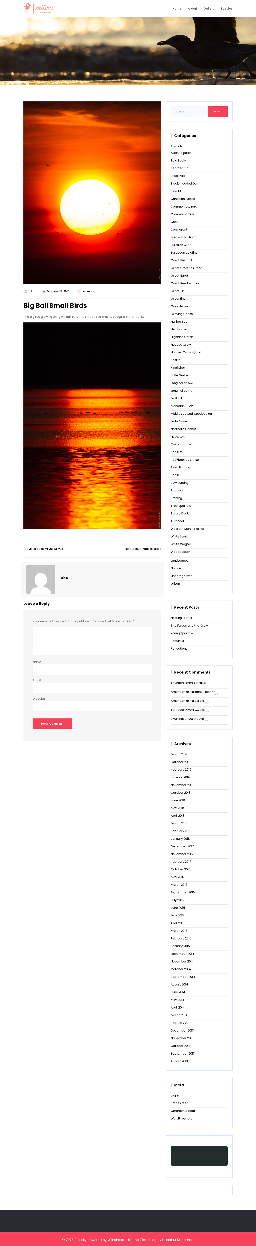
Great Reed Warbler (186, 283)
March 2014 (179, 1015)
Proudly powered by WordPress (100, 1240)
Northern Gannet (183, 429)
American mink (182, 692)
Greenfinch (179, 298)
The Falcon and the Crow (189, 625)
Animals (88, 291)
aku (31, 291)
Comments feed (183, 1111)
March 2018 (179, 823)
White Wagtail (181, 544)
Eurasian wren (181, 245)
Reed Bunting (180, 467)
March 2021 (179, 754)
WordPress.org (181, 1118)
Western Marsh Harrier (187, 529)
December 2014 (182, 954)
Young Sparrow (182, 633)
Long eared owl (182, 383)
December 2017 (182, 846)
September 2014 (183, 977)
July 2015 (177, 900)
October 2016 (181, 869)
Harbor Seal (179, 321)
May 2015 (177, 915)
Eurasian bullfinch (183, 237)
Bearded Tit (179, 168)
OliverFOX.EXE (194, 710)
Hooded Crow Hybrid (186, 352)
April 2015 (178, 923)
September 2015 (183, 892)
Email (37, 680)
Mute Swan (179, 421)
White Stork (179, 536)
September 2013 (183, 1053)
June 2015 (178, 908)
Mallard (176, 398)
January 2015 (180, 946)
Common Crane (183, 214)
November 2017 (182, 854)
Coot (174, 222)
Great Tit (177, 291)
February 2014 (181, 1023)
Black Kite (178, 176)
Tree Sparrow (181, 506)
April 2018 (178, 816)
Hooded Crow (181, 344)
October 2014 (181, 969)
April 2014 (178, 1007)
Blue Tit (176, 191)
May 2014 (177, 1000)
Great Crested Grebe (187, 268)
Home (176, 8)
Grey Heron (179, 306)
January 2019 (180, 777)
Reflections (179, 648)
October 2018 (181, 792)
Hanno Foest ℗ (204, 692)
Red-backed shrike (185, 460)
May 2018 (177, 808)
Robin (175, 475)
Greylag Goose (182, 314)
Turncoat (177, 521)
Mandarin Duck (182, 406)
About (192, 8)
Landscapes (179, 560)
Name (37, 662)
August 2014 (179, 984)
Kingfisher (178, 367)
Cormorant (179, 229)
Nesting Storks (181, 618)
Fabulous (177, 641)
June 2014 (178, 992)
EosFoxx (199, 701)
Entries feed (179, 1103)
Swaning (177, 719)
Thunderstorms (182, 683)
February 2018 (181, 831)
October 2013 (180, 1046)
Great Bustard (181, 260)
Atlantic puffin (181, 153)
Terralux (200, 683)
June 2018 (178, 800)
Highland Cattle (182, 337)
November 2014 (182, 961)
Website (39, 699)
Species (227, 8)
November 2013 (182, 1038)
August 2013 (179, 1061)
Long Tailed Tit (181, 391)
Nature (176, 568)
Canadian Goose (183, 199)
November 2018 (182, 785)
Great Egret (179, 275)
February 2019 (181, 769)
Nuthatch (178, 437)
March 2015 (179, 931)
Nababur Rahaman (177, 1240)
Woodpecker (180, 552)
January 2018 (180, 839)
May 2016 (177, 877)
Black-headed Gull (184, 183)
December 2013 (182, 1030)
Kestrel (176, 360)
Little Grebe (179, 375)
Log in (175, 1095)
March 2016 (179, 885)
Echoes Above (193, 719)
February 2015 (181, 938)
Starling (176, 498)
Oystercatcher (182, 444)
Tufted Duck (180, 513)
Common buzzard (184, 206)
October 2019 (180, 762)
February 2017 (181, 862)
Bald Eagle (178, 160)
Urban (175, 583)
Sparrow (177, 490)
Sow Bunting (180, 483)
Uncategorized (181, 576)
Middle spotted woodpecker (191, 414)
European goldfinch (185, 252)
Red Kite (177, 452)
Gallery (209, 8)
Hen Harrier (179, 329)
